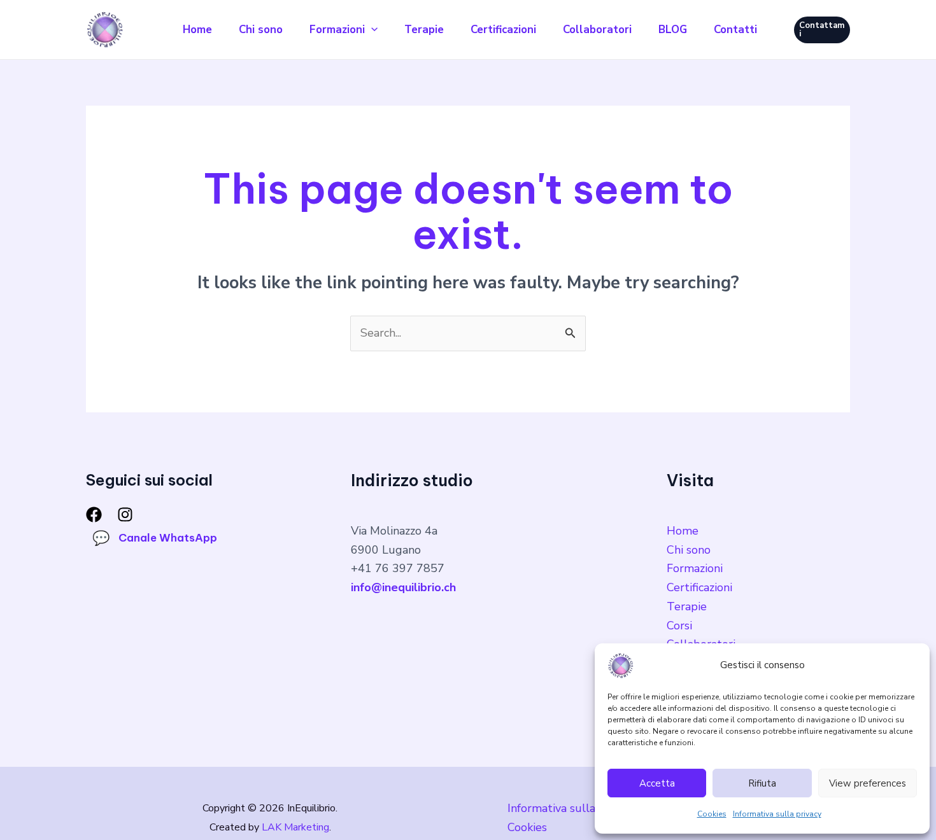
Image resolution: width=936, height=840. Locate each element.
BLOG (672, 29)
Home (197, 29)
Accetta (657, 783)
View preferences (867, 783)
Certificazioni (503, 29)
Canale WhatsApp (154, 537)
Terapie (424, 29)
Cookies (712, 814)
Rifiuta (762, 783)
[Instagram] (125, 514)
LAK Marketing (295, 827)
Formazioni (337, 29)
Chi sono (261, 29)
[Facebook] (94, 514)
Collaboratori (597, 29)
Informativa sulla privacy (777, 814)
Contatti (735, 29)
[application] (371, 30)
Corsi (679, 625)
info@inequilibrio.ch (403, 587)
